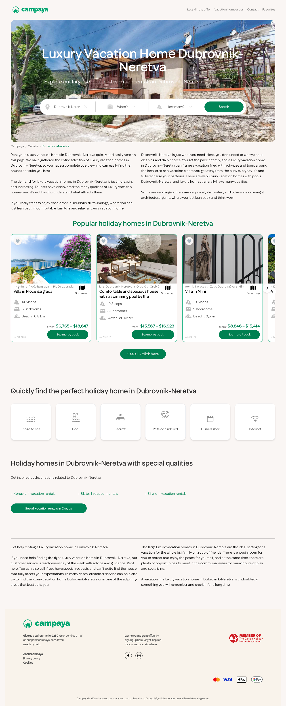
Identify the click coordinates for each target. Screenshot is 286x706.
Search (224, 107)
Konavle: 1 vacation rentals (34, 493)
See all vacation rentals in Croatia (48, 508)
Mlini (242, 286)
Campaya (17, 146)
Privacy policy (31, 658)
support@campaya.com (41, 640)
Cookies (28, 663)
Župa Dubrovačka (222, 286)
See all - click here (143, 354)
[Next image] (267, 288)
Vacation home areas (229, 9)
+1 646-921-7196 (53, 636)
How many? (175, 107)
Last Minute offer (199, 9)
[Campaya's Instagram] (139, 655)
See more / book (68, 334)
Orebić (141, 286)
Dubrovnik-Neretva (55, 146)
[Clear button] (85, 106)
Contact (253, 9)
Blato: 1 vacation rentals (99, 493)
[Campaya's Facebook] (128, 655)
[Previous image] (18, 288)
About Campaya (33, 654)
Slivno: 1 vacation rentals (167, 493)
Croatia (33, 146)
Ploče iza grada (39, 286)
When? (122, 107)
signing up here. (134, 640)
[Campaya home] (29, 10)
